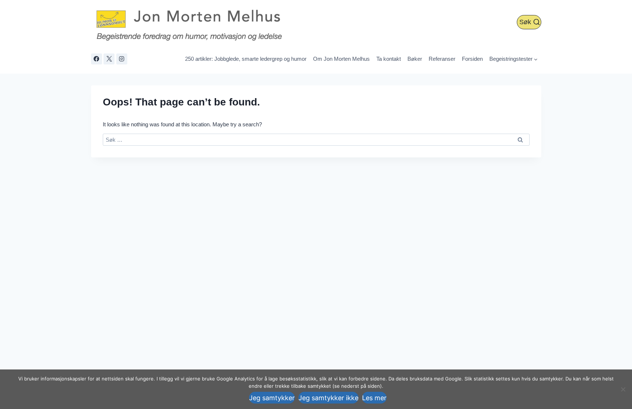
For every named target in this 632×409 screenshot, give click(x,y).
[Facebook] (96, 58)
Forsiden (472, 59)
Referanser (442, 59)
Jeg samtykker (272, 398)
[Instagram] (121, 58)
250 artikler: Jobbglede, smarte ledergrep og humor (245, 59)
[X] (109, 58)
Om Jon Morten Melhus (341, 59)
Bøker (414, 59)
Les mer (374, 398)
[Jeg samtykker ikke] (623, 389)
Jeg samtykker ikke (328, 398)
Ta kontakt (388, 59)
